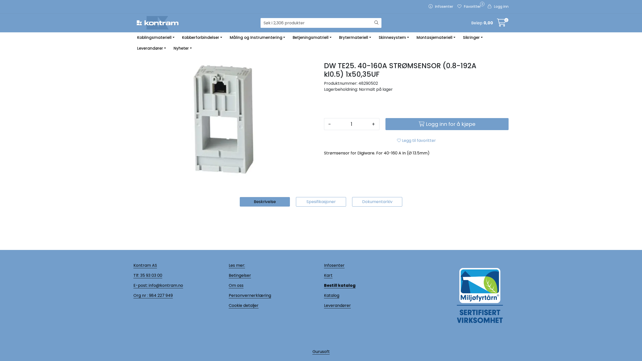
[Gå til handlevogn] (501, 24)
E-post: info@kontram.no (158, 285)
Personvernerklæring (250, 295)
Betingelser (240, 275)
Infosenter (334, 265)
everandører (338, 305)
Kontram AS (145, 265)
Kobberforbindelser (200, 37)
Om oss (236, 285)
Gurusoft (321, 351)
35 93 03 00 (150, 275)
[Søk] (376, 23)
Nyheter (181, 48)
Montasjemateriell (434, 37)
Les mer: (237, 265)
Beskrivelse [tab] (265, 202)
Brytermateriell (353, 37)
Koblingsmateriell (154, 37)
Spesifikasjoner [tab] (321, 202)
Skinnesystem (392, 37)
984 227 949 (160, 295)
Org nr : (140, 295)
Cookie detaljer (244, 305)
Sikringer (471, 37)
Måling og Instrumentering (256, 37)
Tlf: (136, 275)
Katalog (331, 295)
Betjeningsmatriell (311, 37)
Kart (328, 275)
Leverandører (150, 48)
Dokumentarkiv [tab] (377, 202)
